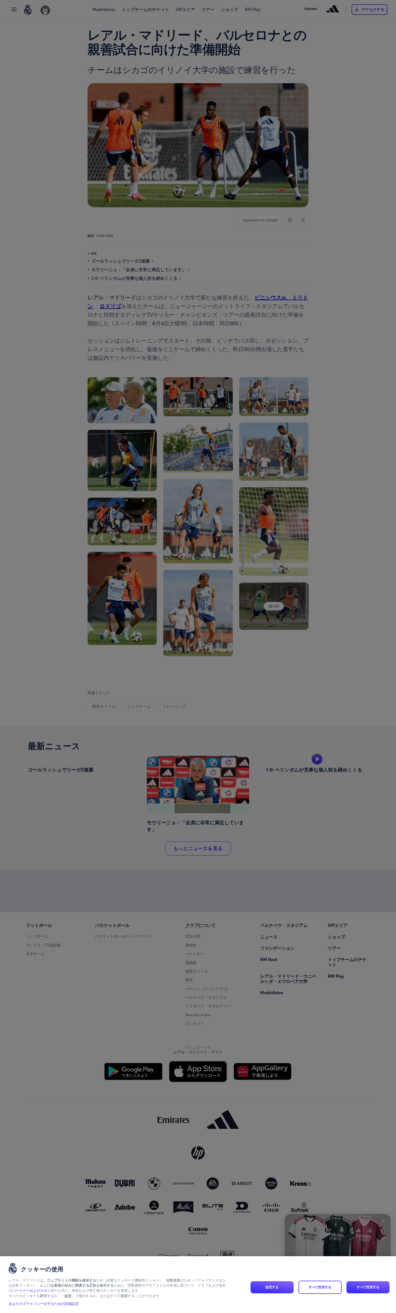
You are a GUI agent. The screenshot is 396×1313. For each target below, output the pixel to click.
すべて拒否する (320, 1287)
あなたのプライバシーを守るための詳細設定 (44, 1304)
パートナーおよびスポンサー (35, 1291)
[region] (198, 1284)
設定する (272, 1287)
